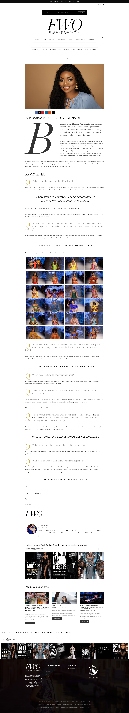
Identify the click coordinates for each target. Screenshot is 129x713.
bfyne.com (28, 499)
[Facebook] (98, 5)
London (45, 4)
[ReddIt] (49, 112)
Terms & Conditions (79, 704)
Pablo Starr (43, 525)
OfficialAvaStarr (89, 533)
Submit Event (80, 40)
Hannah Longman (33, 611)
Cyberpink (51, 533)
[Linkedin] (46, 112)
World (54, 607)
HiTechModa (64, 58)
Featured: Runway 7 (91, 49)
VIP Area (36, 40)
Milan (50, 4)
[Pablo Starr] (32, 530)
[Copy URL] (53, 112)
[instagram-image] (38, 565)
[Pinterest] (42, 112)
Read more (30, 623)
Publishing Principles (79, 701)
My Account (64, 4)
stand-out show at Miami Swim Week (75, 129)
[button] (102, 37)
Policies (64, 701)
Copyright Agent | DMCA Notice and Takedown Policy (50, 701)
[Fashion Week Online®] (64, 27)
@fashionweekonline (37, 548)
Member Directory (49, 49)
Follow (101, 548)
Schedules (90, 40)
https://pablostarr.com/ (42, 527)
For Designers (63, 49)
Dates (70, 40)
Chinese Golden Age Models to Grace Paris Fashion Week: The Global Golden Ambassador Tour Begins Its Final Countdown (37, 608)
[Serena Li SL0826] (64, 598)
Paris (55, 4)
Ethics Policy (87, 701)
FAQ (72, 49)
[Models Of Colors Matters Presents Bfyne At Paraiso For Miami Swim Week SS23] (35, 263)
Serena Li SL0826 (57, 606)
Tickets (51, 40)
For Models (61, 40)
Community (35, 49)
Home (26, 4)
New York (37, 4)
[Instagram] (101, 5)
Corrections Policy (70, 701)
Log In (72, 4)
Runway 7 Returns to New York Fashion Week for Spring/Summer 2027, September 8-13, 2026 (92, 607)
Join (30, 4)
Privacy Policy (88, 704)
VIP (59, 4)
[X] (103, 5)
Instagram (72, 668)
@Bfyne (99, 155)
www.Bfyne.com (73, 155)
